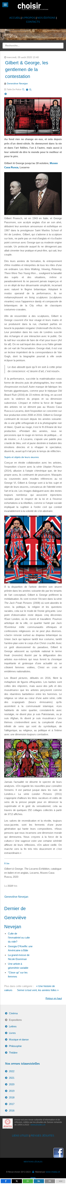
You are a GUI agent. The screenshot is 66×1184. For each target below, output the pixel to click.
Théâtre (13, 1052)
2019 (11, 1090)
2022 (11, 1071)
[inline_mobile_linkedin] (39, 1181)
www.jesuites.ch (38, 1125)
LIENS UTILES (20, 1135)
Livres (12, 1033)
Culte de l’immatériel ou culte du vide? (19, 937)
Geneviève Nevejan (17, 83)
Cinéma (13, 1013)
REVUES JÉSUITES (42, 1135)
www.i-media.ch (53, 1171)
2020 (11, 1084)
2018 (11, 1097)
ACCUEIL (15, 17)
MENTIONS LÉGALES (33, 1162)
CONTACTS (33, 21)
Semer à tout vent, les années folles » (38, 990)
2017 (11, 1104)
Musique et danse (19, 1039)
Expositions (15, 1019)
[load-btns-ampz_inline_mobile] (60, 1181)
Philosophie (15, 1046)
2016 (11, 1110)
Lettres (13, 1026)
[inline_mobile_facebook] (6, 1181)
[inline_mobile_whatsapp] (28, 1181)
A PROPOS (28, 17)
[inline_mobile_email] (50, 1181)
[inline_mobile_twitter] (17, 1181)
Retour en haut (54, 998)
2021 (11, 1077)
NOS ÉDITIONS (46, 17)
